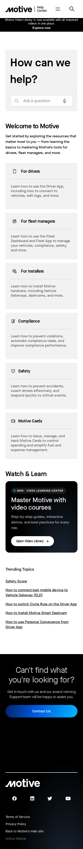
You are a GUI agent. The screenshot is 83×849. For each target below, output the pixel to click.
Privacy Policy (16, 824)
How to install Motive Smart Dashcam (36, 612)
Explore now (41, 28)
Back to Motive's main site (25, 831)
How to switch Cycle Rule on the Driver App (41, 604)
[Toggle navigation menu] (57, 9)
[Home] (26, 9)
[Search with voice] (64, 100)
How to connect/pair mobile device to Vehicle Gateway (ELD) (37, 592)
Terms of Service (18, 817)
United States (15, 838)
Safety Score (16, 581)
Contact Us (41, 711)
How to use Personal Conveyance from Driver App (37, 624)
